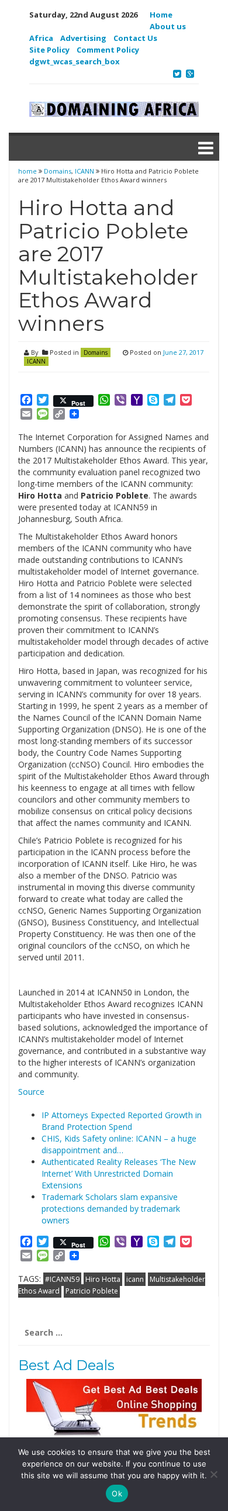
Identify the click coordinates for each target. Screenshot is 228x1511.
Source (31, 1091)
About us (168, 26)
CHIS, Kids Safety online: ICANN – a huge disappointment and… (119, 1144)
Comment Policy (108, 49)
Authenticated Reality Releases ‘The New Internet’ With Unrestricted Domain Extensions (119, 1173)
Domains (57, 171)
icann (135, 1279)
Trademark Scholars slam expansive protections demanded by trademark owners (111, 1208)
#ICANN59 (62, 1279)
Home (161, 14)
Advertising (83, 38)
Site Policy (49, 49)
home (28, 171)
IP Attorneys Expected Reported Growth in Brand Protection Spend (122, 1120)
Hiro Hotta (102, 1279)
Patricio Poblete (91, 1291)
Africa (41, 38)
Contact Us (135, 38)
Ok (117, 1493)
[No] (213, 1474)
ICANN (84, 171)
